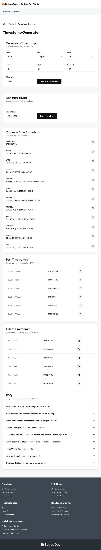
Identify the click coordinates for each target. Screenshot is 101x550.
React (4, 507)
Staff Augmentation (9, 489)
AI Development (8, 514)
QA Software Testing (59, 492)
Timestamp (11, 111)
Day (69, 52)
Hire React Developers (59, 507)
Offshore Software (13, 521)
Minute (39, 64)
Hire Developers (61, 502)
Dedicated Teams (8, 492)
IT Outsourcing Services (11, 526)
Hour (8, 64)
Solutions (57, 484)
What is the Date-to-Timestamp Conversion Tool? (28, 406)
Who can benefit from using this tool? (23, 456)
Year (8, 52)
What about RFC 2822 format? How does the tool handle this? (34, 441)
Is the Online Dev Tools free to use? (21, 449)
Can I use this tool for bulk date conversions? (26, 463)
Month (39, 52)
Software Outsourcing (10, 496)
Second (70, 64)
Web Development (58, 489)
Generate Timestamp (49, 81)
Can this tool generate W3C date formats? (25, 427)
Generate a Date (47, 116)
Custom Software (58, 496)
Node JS (5, 511)
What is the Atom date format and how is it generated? (31, 420)
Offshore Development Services (14, 529)
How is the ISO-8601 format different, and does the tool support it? (36, 434)
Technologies (10, 502)
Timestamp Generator (11, 12)
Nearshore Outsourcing (11, 533)
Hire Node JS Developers (60, 514)
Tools (11, 24)
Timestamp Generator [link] (27, 24)
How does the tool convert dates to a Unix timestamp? (30, 413)
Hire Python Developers (60, 511)
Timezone (10, 77)
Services (7, 484)
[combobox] (50, 56)
